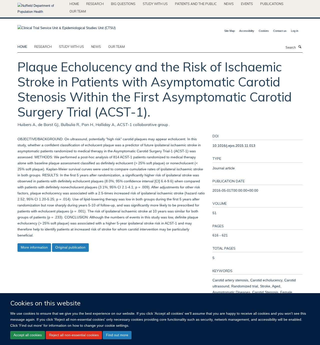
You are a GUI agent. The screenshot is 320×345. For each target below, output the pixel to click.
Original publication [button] (70, 247)
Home (74, 4)
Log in (294, 30)
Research (95, 4)
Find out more (117, 335)
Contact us (279, 30)
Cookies (264, 30)
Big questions (123, 4)
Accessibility (246, 30)
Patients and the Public (196, 4)
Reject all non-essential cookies (74, 335)
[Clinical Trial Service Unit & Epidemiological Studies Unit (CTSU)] (67, 26)
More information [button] (34, 247)
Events (247, 4)
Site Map (229, 30)
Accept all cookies (28, 335)
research (43, 47)
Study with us (155, 4)
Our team (78, 11)
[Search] (299, 47)
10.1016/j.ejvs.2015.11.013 (233, 146)
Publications (272, 4)
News (229, 4)
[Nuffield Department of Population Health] (42, 8)
